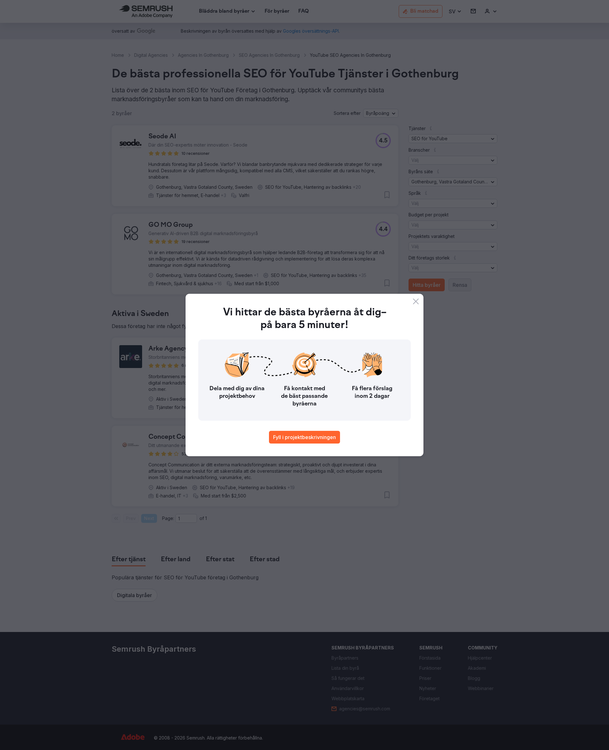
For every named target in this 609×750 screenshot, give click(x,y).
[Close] (415, 301)
